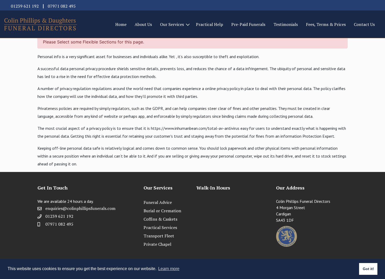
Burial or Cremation (162, 211)
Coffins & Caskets (160, 219)
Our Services (172, 24)
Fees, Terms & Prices (326, 24)
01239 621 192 (25, 6)
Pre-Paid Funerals (248, 24)
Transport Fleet (159, 236)
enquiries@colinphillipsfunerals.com (80, 208)
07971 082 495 (62, 6)
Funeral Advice (158, 202)
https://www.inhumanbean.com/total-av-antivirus (195, 128)
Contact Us (364, 24)
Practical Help (209, 24)
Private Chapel (157, 244)
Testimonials (285, 24)
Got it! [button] (368, 269)
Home (120, 24)
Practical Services (160, 227)
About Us (143, 24)
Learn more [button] (168, 268)
